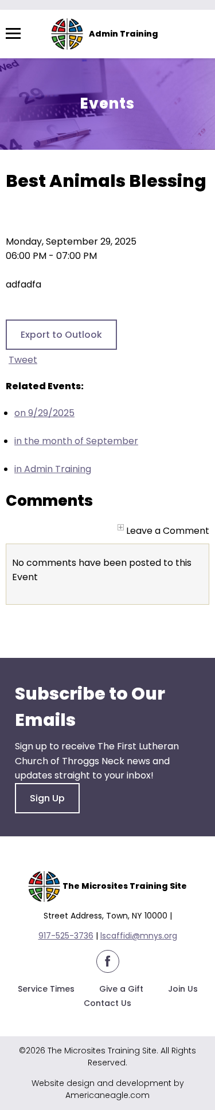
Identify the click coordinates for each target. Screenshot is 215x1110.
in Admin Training (52, 469)
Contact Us (107, 1003)
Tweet (23, 359)
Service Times (46, 989)
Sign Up (47, 798)
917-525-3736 (65, 935)
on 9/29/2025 (44, 413)
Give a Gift (121, 989)
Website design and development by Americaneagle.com (108, 1089)
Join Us (183, 989)
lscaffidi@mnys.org (138, 935)
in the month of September (76, 441)
